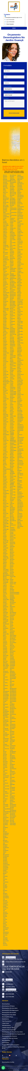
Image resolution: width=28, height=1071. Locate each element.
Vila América (13, 674)
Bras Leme (5, 205)
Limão (11, 506)
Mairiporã (19, 350)
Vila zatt (12, 820)
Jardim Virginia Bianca (5, 562)
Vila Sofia (5, 929)
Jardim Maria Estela (4, 460)
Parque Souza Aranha (19, 387)
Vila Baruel (20, 420)
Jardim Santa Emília (4, 509)
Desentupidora (6, 1003)
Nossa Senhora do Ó (13, 525)
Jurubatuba (6, 570)
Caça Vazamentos (6, 1021)
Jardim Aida (13, 355)
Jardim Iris (19, 268)
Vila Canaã (5, 724)
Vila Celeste (6, 734)
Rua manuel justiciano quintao (13, 615)
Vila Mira (5, 846)
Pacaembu (12, 529)
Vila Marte (5, 837)
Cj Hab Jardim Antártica (19, 201)
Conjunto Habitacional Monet (13, 278)
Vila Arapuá (6, 694)
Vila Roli (5, 887)
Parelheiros (13, 530)
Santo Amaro (13, 635)
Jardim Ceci (6, 352)
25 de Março (20, 176)
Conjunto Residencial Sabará (6, 260)
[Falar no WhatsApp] (3, 1068)
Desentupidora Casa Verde (9, 1014)
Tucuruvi (5, 668)
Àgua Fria (5, 188)
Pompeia (12, 596)
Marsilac (12, 512)
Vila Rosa (5, 894)
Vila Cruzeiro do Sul (6, 749)
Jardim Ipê (5, 416)
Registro (19, 401)
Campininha (6, 216)
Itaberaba (12, 341)
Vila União (12, 817)
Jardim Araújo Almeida (5, 317)
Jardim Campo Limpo (11, 383)
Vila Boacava (20, 426)
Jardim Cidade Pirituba (19, 238)
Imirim (4, 288)
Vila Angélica (20, 417)
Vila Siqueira (13, 810)
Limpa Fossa (5, 1023)
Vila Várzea (5, 933)
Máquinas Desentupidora (8, 1029)
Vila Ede (5, 765)
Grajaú (11, 327)
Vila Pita (19, 500)
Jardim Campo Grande (5, 347)
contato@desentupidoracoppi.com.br (13, 17)
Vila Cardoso (13, 695)
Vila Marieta (6, 833)
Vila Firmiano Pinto (5, 773)
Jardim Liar (6, 440)
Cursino (5, 262)
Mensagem (6, 98)
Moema (5, 576)
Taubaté (12, 658)
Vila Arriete (5, 697)
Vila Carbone (13, 692)
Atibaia (11, 183)
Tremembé (5, 666)
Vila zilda (12, 821)
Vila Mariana (13, 751)
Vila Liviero (6, 821)
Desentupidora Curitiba (8, 1062)
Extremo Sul (13, 305)
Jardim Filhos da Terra (5, 393)
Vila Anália (12, 675)
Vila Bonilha (20, 428)
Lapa (11, 502)
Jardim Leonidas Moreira (12, 430)
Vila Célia (19, 441)
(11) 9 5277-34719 (10, 986)
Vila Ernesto (13, 718)
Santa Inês (5, 655)
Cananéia (19, 185)
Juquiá (19, 345)
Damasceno (13, 292)
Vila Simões (6, 927)
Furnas (5, 281)
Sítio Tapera (6, 665)
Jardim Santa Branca (5, 499)
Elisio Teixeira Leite (5, 271)
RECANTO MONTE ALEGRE (12, 600)
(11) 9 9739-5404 (10, 21)
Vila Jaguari (20, 474)
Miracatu (19, 351)
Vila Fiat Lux (20, 457)
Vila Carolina (13, 698)
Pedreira (5, 642)
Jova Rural (5, 569)
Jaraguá (12, 350)
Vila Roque (20, 502)
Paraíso (5, 586)
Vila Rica (5, 886)
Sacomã (12, 619)
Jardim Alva (6, 308)
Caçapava (12, 218)
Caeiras (5, 215)
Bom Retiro (12, 199)
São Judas (5, 664)
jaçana (11, 347)
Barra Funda (13, 192)
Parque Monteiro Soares (12, 555)
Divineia (12, 297)
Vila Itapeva (20, 473)
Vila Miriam (12, 757)
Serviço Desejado (8, 86)
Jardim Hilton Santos (5, 410)
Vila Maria (5, 823)
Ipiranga (5, 294)
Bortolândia (6, 198)
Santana (5, 656)
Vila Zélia (19, 525)
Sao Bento (12, 638)
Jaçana (11, 348)
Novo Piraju (6, 579)
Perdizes (5, 644)
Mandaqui (5, 573)
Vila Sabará (6, 896)
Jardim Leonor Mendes (5, 437)
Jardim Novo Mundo (5, 475)
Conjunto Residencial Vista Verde (20, 215)
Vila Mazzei (5, 841)
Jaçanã (5, 298)
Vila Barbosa (13, 689)
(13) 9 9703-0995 (10, 996)
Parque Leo (20, 364)
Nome (5, 68)
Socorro (12, 654)
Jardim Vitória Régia (4, 567)
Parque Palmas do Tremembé (5, 620)
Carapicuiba (13, 235)
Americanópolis (7, 180)
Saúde (4, 658)
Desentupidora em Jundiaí (9, 1012)
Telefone (5, 80)
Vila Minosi (20, 493)
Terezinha (12, 659)
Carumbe (12, 236)
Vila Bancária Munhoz (12, 684)
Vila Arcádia (6, 695)
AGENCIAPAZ (16, 1070)
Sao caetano (13, 639)
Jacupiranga (20, 223)
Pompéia (5, 651)
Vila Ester (19, 456)
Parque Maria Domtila (19, 367)
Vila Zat (19, 523)
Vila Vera (5, 935)
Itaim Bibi (12, 342)
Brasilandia (13, 201)
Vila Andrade (13, 677)
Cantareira (5, 223)
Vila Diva (12, 709)
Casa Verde (6, 225)
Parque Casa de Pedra (5, 594)
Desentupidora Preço (7, 1016)
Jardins (12, 500)
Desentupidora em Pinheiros (9, 1036)
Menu (17, 28)
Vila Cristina (6, 745)
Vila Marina (12, 752)
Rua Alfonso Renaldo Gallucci (13, 177)
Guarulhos (12, 328)
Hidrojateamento (6, 1025)
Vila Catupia (20, 439)
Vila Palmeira (13, 768)
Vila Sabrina (6, 897)
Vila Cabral (5, 717)
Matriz (11, 513)
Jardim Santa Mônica (19, 317)
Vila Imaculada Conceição (5, 805)
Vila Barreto (20, 418)
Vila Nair (5, 857)
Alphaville (12, 179)
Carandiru (19, 186)
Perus (4, 645)
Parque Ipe (12, 543)
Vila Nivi (5, 860)
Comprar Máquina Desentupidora (10, 1044)
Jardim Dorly (13, 391)
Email (5, 74)
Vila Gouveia (20, 463)
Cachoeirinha (6, 213)
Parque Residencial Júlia (6, 624)
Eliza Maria (12, 301)
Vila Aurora (5, 698)
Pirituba (5, 646)
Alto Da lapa (13, 180)
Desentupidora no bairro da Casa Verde (12, 1031)
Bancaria (12, 190)
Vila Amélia (20, 416)
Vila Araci (5, 692)
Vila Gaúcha (6, 775)
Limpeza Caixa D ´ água (8, 1027)
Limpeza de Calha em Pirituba (10, 1038)
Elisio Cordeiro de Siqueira (6, 267)
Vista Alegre (13, 823)
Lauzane (5, 572)
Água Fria (19, 179)
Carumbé (12, 238)
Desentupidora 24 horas (8, 1006)
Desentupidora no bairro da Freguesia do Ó (13, 1034)
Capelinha (12, 233)
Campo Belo (13, 221)
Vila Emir (5, 767)
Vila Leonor (6, 820)
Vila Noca (5, 861)
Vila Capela (6, 725)
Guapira (5, 282)
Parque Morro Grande (12, 568)
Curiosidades (5, 1042)
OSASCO (12, 527)
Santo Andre (13, 636)
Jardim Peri (6, 490)
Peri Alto (12, 590)
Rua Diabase (13, 612)
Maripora (12, 510)
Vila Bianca (20, 424)
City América (20, 195)
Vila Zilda (5, 939)
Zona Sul (5, 945)
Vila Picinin (12, 781)
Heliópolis (5, 284)
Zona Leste (6, 940)
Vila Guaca (5, 777)
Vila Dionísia (13, 708)
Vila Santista (13, 804)
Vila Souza (12, 813)
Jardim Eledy (13, 393)
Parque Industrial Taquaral (5, 612)
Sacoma (12, 618)
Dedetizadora (5, 1019)
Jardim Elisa (13, 394)
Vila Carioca (6, 730)
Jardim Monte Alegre (11, 469)
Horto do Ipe (13, 334)
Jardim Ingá (13, 416)
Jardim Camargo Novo (12, 379)
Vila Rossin (20, 503)
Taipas (11, 655)
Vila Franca (12, 725)
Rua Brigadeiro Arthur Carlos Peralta (12, 608)
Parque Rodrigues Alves (5, 628)
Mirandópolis (6, 575)
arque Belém (20, 178)
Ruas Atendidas (6, 1040)
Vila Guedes (20, 464)
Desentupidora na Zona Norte (10, 1008)
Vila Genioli (20, 461)
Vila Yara (12, 818)
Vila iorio (12, 732)
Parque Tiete (13, 582)
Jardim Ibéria (20, 264)
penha (11, 588)
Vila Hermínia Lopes (19, 470)
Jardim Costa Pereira (4, 369)
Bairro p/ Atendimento (8, 92)
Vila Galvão (13, 727)
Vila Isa (5, 816)
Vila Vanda (19, 514)
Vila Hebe (12, 728)
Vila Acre (12, 668)
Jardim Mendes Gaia (5, 465)
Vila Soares (20, 510)
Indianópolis (6, 292)
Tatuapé (12, 656)
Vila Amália (20, 414)
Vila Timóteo (13, 816)
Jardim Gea (6, 398)
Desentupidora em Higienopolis (10, 1010)
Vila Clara (5, 735)
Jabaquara (5, 295)
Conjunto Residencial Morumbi (13, 283)
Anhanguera (13, 182)
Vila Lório (12, 747)
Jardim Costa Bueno (4, 364)
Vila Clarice (20, 443)
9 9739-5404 (9, 972)
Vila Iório (12, 734)
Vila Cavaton (13, 701)
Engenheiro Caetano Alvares (6, 275)
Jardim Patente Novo (5, 488)
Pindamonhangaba (14, 592)
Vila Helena (6, 793)
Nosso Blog (5, 1057)
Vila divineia (13, 714)
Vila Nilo (5, 859)
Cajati (18, 180)
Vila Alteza (12, 672)
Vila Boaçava (20, 427)
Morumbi (12, 517)
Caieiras (12, 219)
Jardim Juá (5, 431)
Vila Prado (12, 788)
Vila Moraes (6, 856)
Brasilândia (6, 206)
